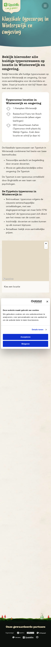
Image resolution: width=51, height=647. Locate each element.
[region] (25, 260)
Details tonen (37, 329)
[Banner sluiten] (47, 302)
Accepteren (25, 337)
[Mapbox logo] (8, 279)
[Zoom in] (46, 243)
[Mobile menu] (45, 5)
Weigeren (25, 344)
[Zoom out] (46, 247)
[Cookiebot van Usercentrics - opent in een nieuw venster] (31, 301)
